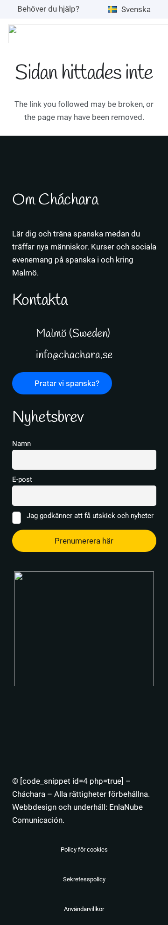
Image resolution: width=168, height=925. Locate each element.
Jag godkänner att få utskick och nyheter (89, 516)
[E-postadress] (115, 696)
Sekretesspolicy (84, 879)
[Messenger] (73, 696)
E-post (22, 479)
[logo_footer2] (84, 628)
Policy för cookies (84, 849)
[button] (134, 9)
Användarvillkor (84, 908)
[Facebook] (94, 696)
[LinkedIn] (52, 696)
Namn (21, 444)
